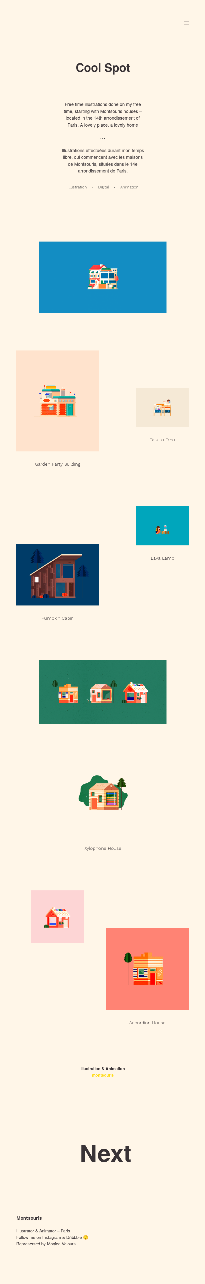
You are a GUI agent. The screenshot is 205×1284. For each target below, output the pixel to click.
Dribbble (74, 1237)
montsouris (103, 1075)
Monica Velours (61, 1243)
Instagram (51, 1237)
